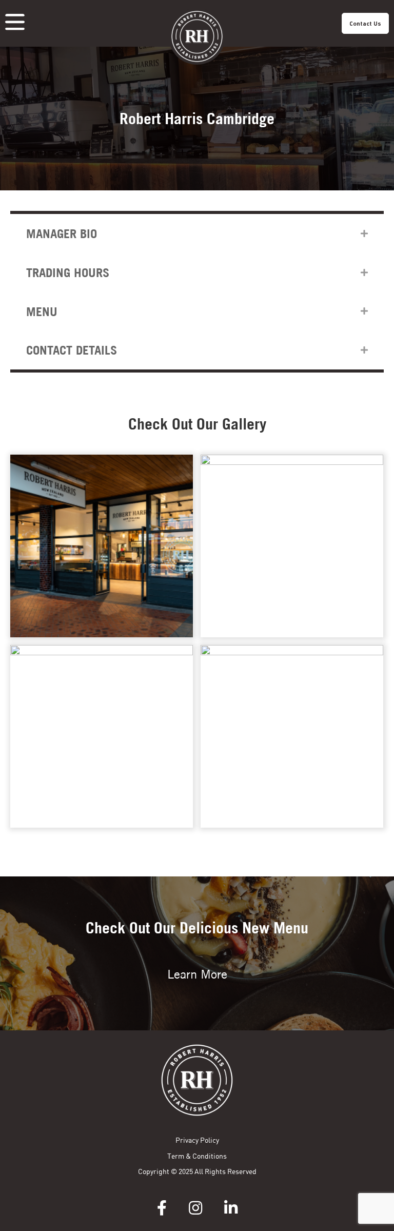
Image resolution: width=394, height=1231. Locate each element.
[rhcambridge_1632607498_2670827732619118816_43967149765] (292, 546)
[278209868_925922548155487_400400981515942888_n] (292, 736)
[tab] (197, 233)
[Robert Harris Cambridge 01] (101, 546)
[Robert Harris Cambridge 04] (101, 736)
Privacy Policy (197, 1140)
